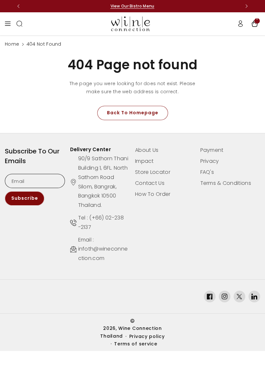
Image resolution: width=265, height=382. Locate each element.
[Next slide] (246, 6)
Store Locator (152, 172)
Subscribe (24, 198)
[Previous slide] (18, 6)
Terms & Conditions (225, 183)
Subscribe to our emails (32, 156)
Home (12, 44)
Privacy (209, 161)
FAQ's (207, 172)
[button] (9, 23)
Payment (212, 150)
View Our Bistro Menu (132, 6)
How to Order (153, 194)
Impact (144, 161)
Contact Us (149, 183)
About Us (146, 150)
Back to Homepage (132, 112)
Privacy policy (147, 336)
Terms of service (135, 344)
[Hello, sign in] (240, 23)
